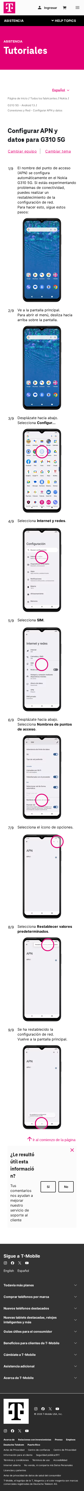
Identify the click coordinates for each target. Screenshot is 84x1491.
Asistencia (13, 41)
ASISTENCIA (14, 20)
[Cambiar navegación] (67, 20)
